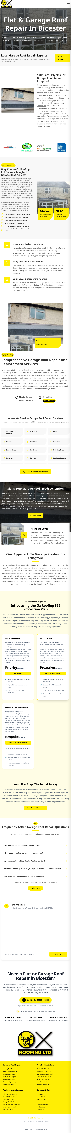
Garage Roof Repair (9, 1084)
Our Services (41, 1096)
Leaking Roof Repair (9, 1069)
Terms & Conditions (41, 1129)
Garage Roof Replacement (11, 1102)
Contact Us (40, 1109)
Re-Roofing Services (9, 1096)
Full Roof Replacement (10, 1094)
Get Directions (60, 954)
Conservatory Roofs (9, 1099)
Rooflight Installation (43, 1084)
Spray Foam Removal (9, 1107)
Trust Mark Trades (43, 1121)
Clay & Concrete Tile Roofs (45, 1074)
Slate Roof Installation (44, 1071)
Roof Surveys (41, 1107)
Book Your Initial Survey (35, 808)
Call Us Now (35, 515)
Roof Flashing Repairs (9, 1077)
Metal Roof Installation (44, 1077)
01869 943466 (60, 58)
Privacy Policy (28, 1129)
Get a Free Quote (8, 1109)
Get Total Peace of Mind (52, 673)
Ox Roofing (16, 180)
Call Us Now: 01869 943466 (37, 471)
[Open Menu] (68, 4)
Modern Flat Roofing (43, 1079)
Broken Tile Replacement (10, 1071)
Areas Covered (41, 1099)
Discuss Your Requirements (18, 743)
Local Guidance (41, 1102)
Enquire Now (18, 673)
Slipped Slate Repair (9, 1074)
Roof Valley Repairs (9, 1079)
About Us (40, 1094)
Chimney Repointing (9, 1082)
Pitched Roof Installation (44, 1069)
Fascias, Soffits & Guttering (11, 1104)
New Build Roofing (42, 1082)
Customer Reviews (42, 1104)
